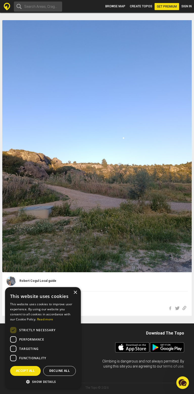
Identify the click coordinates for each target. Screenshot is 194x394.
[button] (43, 381)
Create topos (141, 6)
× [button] (75, 292)
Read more (45, 319)
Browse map (115, 6)
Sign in (186, 6)
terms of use (173, 366)
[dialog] (43, 338)
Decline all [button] (59, 371)
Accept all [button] (25, 371)
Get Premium (167, 6)
